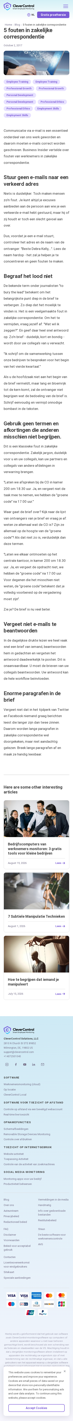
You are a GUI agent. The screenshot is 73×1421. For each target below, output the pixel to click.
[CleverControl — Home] (32, 6)
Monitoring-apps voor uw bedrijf (23, 1178)
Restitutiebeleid (47, 1220)
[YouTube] (24, 1064)
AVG (40, 1244)
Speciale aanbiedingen (17, 1277)
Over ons (9, 1205)
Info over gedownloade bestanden (51, 1212)
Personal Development (19, 95)
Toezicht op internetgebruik (28, 1147)
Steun (41, 1229)
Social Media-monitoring (24, 1172)
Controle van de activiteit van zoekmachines (29, 1164)
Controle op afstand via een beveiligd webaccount (33, 1109)
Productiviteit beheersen (18, 1183)
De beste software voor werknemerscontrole (52, 1236)
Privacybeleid (11, 1216)
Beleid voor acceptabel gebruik (17, 1247)
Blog (17, 24)
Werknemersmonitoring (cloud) (22, 1084)
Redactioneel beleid (15, 1221)
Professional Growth (18, 88)
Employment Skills (48, 108)
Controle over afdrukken (18, 1139)
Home (8, 24)
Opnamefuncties (17, 1122)
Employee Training (17, 81)
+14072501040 (12, 1056)
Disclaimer (10, 1234)
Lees (58, 863)
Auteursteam (11, 1210)
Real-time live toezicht (16, 1114)
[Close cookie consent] (65, 1371)
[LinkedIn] (33, 1064)
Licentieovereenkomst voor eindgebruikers (17, 1264)
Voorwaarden (11, 1240)
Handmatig (44, 1205)
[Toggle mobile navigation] (65, 6)
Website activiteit (14, 1153)
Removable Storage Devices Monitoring (27, 1134)
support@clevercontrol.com (19, 1052)
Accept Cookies (36, 1408)
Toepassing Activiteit (16, 1159)
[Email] (42, 1064)
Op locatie (10, 1089)
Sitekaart (9, 1272)
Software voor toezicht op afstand (33, 1102)
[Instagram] (7, 1064)
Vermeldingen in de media (53, 1199)
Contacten (10, 1257)
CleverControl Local (15, 1094)
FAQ (6, 1229)
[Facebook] (16, 1064)
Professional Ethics (52, 101)
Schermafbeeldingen (16, 1128)
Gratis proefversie (53, 14)
